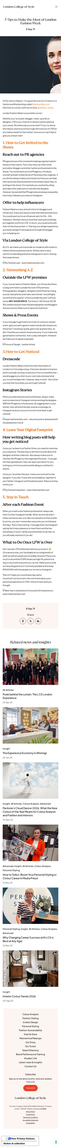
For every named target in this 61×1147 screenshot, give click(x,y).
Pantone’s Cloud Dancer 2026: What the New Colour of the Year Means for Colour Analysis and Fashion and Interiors (30, 811)
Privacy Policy (30, 1111)
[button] (56, 6)
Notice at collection (14, 1143)
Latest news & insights (30, 1062)
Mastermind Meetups (30, 1038)
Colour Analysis (30, 1014)
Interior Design (30, 1022)
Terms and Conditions (30, 1117)
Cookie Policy (30, 1114)
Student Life (30, 1058)
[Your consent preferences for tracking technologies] (56, 1142)
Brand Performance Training (30, 1054)
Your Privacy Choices (23, 1138)
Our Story (30, 1042)
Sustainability (30, 1123)
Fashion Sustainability (30, 1030)
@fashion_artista (45, 107)
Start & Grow (30, 1034)
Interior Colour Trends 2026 (19, 996)
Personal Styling (30, 1026)
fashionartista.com (41, 104)
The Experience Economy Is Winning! (25, 753)
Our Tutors (30, 1046)
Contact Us (30, 1066)
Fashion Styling (30, 1018)
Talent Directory (30, 1050)
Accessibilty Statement (30, 1120)
